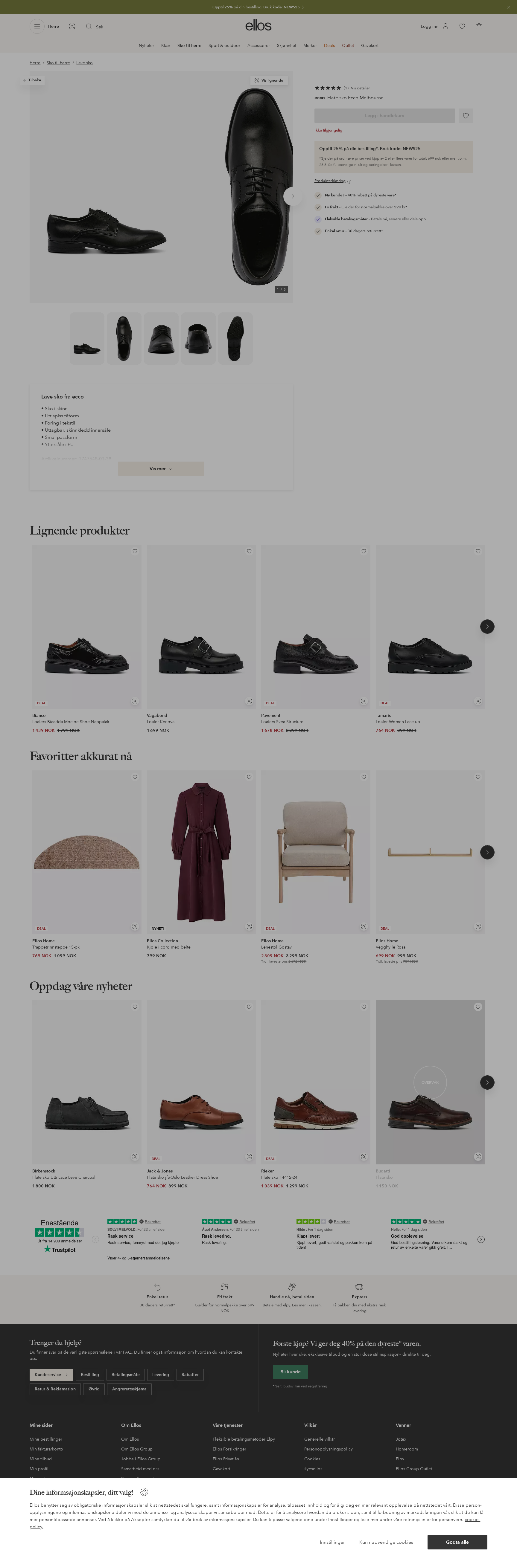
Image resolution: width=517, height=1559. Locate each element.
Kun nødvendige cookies (386, 1542)
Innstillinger (332, 1542)
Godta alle (457, 1542)
